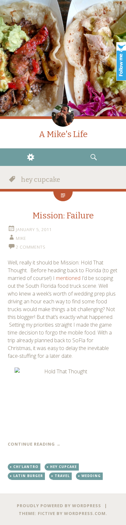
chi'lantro (25, 466)
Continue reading (34, 444)
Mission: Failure (63, 216)
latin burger (28, 475)
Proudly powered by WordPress (59, 505)
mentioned (68, 278)
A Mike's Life (63, 134)
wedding (91, 475)
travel (62, 475)
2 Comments (31, 247)
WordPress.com (85, 513)
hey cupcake (63, 466)
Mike (21, 238)
